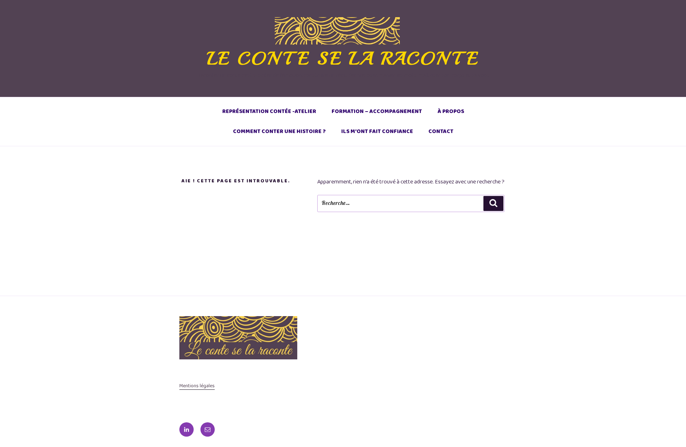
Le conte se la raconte (343, 58)
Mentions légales (197, 386)
